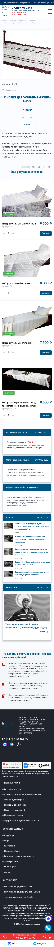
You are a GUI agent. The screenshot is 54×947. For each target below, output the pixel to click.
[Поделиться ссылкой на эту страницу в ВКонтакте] (33, 167)
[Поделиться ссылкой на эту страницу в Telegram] (39, 167)
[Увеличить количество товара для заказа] (31, 117)
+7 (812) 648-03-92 (15, 739)
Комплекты (11, 90)
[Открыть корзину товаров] (50, 937)
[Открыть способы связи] (48, 918)
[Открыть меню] (49, 11)
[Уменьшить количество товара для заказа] (23, 117)
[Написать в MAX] (5, 744)
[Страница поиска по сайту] (45, 937)
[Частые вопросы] (18, 744)
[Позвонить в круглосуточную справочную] (48, 928)
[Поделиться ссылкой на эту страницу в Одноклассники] (49, 167)
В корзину (26, 124)
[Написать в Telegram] (12, 744)
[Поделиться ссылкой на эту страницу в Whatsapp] (44, 167)
